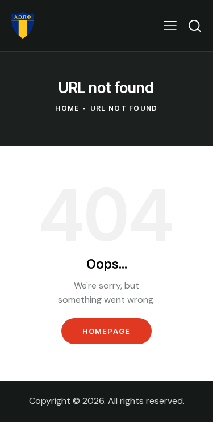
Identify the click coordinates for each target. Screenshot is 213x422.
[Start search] (194, 26)
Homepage (106, 331)
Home (67, 108)
